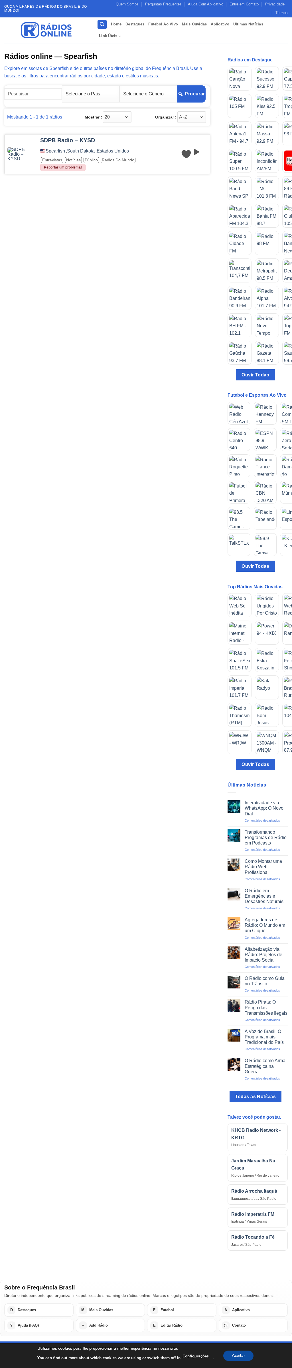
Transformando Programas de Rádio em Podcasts (266, 837)
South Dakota (81, 151)
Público (91, 160)
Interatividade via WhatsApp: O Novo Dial (264, 808)
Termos (281, 13)
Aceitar (238, 1355)
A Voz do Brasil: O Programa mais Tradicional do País (264, 1037)
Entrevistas (52, 160)
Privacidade (275, 4)
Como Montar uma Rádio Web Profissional (263, 866)
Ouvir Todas (255, 374)
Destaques (134, 24)
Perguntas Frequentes (163, 4)
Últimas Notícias (248, 24)
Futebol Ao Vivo (163, 24)
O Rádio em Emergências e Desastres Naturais (264, 896)
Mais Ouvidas (194, 24)
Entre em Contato (244, 4)
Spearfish (55, 151)
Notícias (73, 160)
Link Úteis (108, 36)
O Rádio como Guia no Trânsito (265, 981)
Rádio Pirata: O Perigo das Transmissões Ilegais (266, 1007)
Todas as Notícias (255, 1096)
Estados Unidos (113, 151)
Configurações (195, 1356)
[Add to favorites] (186, 154)
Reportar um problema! (63, 167)
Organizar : (166, 117)
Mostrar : (93, 117)
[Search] (102, 24)
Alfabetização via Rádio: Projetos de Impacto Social (263, 954)
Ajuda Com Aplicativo (205, 4)
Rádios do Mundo (118, 160)
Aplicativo (220, 24)
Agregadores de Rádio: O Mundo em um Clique (265, 925)
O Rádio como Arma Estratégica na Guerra (265, 1066)
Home (116, 24)
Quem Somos (127, 4)
